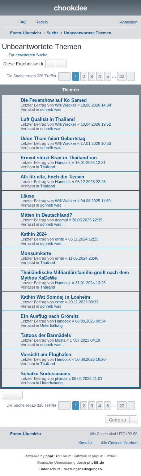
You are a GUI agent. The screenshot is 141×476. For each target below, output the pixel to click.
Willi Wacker (65, 105)
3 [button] (91, 76)
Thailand (47, 167)
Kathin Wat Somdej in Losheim (55, 297)
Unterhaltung (51, 325)
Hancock (63, 162)
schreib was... (52, 109)
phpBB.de (95, 462)
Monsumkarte (36, 253)
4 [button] (99, 76)
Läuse (27, 196)
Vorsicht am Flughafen (46, 354)
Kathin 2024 (34, 234)
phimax (61, 378)
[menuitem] (19, 22)
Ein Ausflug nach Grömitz (50, 316)
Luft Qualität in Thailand (48, 119)
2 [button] (83, 76)
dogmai (61, 220)
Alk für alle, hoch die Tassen (52, 176)
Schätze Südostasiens (45, 373)
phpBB (51, 456)
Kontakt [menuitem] (85, 443)
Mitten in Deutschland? (46, 215)
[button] (64, 76)
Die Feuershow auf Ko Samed (54, 100)
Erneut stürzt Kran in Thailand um (59, 157)
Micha (60, 340)
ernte (59, 239)
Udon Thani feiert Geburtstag (53, 138)
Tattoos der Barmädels (46, 335)
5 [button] (107, 76)
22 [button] (121, 76)
